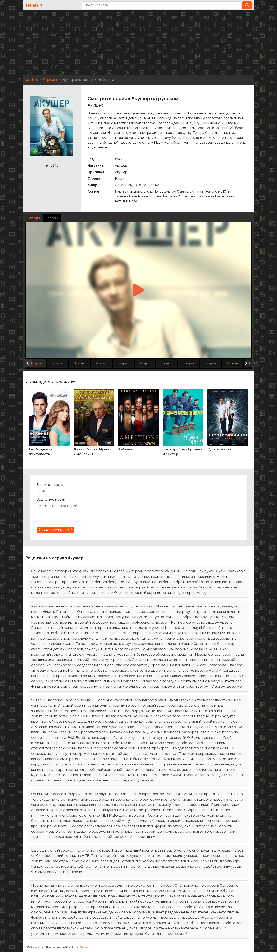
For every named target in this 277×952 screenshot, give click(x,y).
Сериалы (50, 80)
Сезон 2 (51, 218)
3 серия (79, 363)
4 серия (101, 363)
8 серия (189, 363)
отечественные (146, 185)
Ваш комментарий (51, 499)
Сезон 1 (34, 218)
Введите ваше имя (51, 485)
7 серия (167, 363)
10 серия (232, 363)
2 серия (58, 363)
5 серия (123, 363)
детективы (123, 185)
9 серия (211, 363)
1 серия (36, 363)
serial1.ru (34, 5)
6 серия (145, 363)
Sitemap (84, 947)
